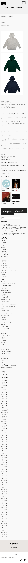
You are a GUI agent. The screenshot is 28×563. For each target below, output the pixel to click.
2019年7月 (4, 439)
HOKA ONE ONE (6, 299)
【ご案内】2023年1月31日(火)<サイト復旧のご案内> (14, 227)
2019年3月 (4, 446)
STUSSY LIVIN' (5, 349)
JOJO (3, 303)
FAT (3, 279)
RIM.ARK (4, 344)
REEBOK (4, 340)
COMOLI (4, 263)
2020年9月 (4, 414)
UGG (3, 356)
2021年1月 (4, 407)
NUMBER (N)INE (6, 335)
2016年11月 (4, 496)
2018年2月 (4, 469)
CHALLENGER (5, 260)
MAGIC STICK (5, 310)
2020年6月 (4, 419)
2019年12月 (5, 430)
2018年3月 (4, 468)
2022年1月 (4, 385)
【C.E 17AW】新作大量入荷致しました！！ (20, 210)
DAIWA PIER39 (5, 269)
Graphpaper (5, 297)
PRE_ (3, 338)
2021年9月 (4, 392)
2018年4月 (4, 466)
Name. (3, 324)
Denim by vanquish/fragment (9, 270)
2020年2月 (4, 426)
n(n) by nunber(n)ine (7, 322)
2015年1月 (4, 536)
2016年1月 (4, 514)
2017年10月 (5, 477)
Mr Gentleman (5, 321)
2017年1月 (4, 493)
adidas (3, 245)
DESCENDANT (5, 272)
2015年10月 (5, 520)
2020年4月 (4, 423)
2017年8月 (4, 480)
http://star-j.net (6, 159)
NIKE (3, 331)
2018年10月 (5, 455)
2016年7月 (4, 503)
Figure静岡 (8, 206)
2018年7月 (4, 460)
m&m (3, 308)
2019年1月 (4, 450)
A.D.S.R (4, 240)
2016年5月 (4, 507)
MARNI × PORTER (6, 312)
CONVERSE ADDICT (7, 265)
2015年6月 (4, 527)
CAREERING (5, 256)
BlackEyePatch (5, 253)
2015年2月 (4, 534)
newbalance (5, 330)
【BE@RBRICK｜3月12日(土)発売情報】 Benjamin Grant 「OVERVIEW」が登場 (13, 234)
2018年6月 (4, 462)
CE (2, 258)
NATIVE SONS (5, 326)
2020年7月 (4, 418)
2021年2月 (4, 405)
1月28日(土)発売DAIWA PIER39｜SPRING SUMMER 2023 (11, 224)
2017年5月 (4, 486)
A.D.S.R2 (4, 242)
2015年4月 (4, 530)
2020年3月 (4, 425)
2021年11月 (4, 389)
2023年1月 (4, 380)
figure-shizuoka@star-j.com (10, 162)
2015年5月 (4, 529)
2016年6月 (4, 505)
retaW (3, 342)
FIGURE (4, 281)
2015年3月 (4, 532)
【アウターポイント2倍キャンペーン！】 (11, 231)
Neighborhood (5, 328)
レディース (4, 374)
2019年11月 (4, 432)
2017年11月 (4, 475)
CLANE (4, 261)
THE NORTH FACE (6, 351)
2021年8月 (4, 394)
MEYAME (4, 317)
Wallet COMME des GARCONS (9, 365)
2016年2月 (4, 512)
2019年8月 (4, 437)
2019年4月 (4, 444)
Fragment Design (6, 290)
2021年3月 (4, 403)
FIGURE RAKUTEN (6, 285)
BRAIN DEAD (5, 254)
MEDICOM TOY (5, 315)
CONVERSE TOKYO (6, 267)
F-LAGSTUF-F (5, 276)
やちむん (4, 373)
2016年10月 (5, 498)
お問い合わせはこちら (15, 547)
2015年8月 (4, 523)
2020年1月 (4, 428)
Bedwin (4, 251)
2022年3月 (4, 383)
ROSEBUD (4, 346)
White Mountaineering (7, 367)
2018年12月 (5, 452)
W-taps (3, 364)
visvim (12, 206)
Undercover (5, 358)
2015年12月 (5, 516)
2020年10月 (5, 412)
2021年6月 (4, 398)
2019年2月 (4, 448)
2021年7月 (4, 396)
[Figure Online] (3, 4)
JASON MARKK (5, 301)
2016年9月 (4, 500)
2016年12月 (5, 495)
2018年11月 (4, 453)
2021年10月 (5, 391)
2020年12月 (5, 409)
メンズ (3, 371)
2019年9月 (4, 435)
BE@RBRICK (5, 249)
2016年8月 (4, 502)
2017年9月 (4, 478)
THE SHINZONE (6, 353)
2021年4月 (4, 401)
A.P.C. (3, 244)
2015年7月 (4, 525)
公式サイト (13, 554)
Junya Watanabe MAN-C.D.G (9, 304)
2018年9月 (4, 457)
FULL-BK (4, 294)
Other (3, 337)
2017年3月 (4, 489)
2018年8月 (4, 459)
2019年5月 (4, 443)
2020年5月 (4, 421)
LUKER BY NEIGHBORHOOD (8, 306)
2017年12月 (5, 473)
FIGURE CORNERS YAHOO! (8, 283)
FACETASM (4, 278)
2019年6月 (4, 441)
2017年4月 (4, 487)
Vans (3, 360)
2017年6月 (4, 484)
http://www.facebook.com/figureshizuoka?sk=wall (14, 170)
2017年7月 (4, 482)
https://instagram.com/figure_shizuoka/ (16, 165)
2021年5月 (4, 400)
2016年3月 (4, 511)
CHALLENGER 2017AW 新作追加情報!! (7, 211)
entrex (3, 274)
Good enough (5, 296)
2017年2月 (4, 491)
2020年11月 (5, 410)
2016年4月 (4, 509)
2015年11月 (4, 518)
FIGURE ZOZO (5, 287)
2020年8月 (4, 416)
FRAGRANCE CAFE (6, 292)
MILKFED (4, 319)
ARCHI (3, 247)
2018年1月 (4, 471)
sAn (3, 347)
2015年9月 (4, 521)
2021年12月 (5, 387)
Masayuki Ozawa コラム (7, 313)
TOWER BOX (5, 355)
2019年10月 (5, 434)
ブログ (3, 369)
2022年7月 (4, 382)
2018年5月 (4, 464)
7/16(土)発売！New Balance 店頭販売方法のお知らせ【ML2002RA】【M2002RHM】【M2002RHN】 (14, 229)
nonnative (4, 333)
